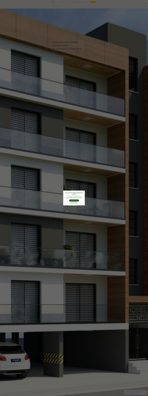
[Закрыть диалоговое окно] (147, 1)
